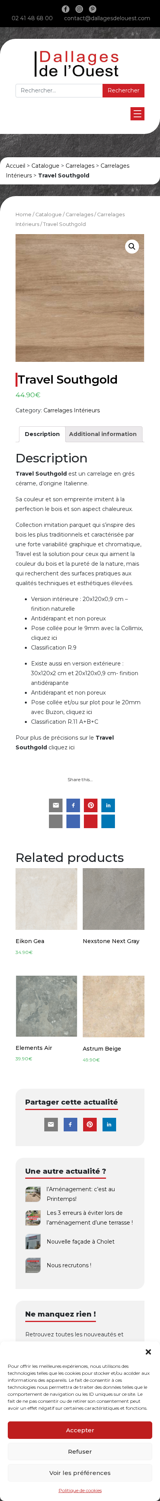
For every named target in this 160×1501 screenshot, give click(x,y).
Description (42, 434)
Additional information (103, 434)
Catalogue (45, 165)
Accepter (80, 1430)
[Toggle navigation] (137, 113)
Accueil (15, 165)
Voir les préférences (80, 1473)
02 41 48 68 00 (32, 18)
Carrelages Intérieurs (71, 410)
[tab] (42, 434)
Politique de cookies (80, 1490)
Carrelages (80, 165)
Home (23, 214)
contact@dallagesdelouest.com (107, 18)
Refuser (80, 1451)
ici (54, 637)
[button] (148, 1351)
